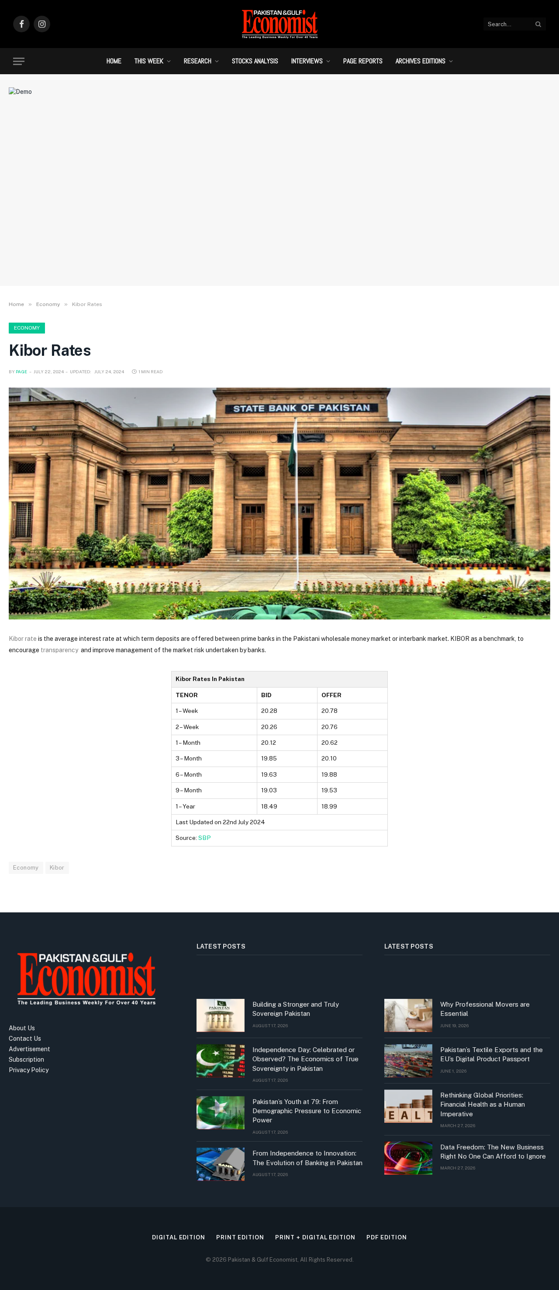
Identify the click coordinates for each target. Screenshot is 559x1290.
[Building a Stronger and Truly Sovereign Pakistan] (221, 1015)
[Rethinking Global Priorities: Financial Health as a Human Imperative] (408, 1106)
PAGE (22, 371)
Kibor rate (23, 638)
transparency (61, 650)
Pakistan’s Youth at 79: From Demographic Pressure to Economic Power (306, 1111)
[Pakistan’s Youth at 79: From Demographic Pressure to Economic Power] (221, 1112)
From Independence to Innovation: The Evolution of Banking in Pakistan (307, 1157)
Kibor (57, 867)
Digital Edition (178, 1237)
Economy (27, 328)
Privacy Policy (28, 1069)
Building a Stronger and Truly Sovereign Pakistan (295, 1009)
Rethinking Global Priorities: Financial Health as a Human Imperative (482, 1104)
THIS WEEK (149, 60)
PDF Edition (386, 1237)
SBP (204, 837)
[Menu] (18, 61)
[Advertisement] (279, 207)
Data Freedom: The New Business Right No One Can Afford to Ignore (493, 1151)
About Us (22, 1028)
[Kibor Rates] (279, 503)
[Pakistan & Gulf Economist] (279, 24)
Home (114, 60)
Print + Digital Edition (315, 1237)
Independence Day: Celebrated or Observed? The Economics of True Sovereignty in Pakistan (305, 1059)
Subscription (26, 1059)
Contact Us (25, 1038)
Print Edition (240, 1237)
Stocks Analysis (255, 60)
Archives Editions (420, 60)
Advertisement (29, 1049)
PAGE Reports (363, 60)
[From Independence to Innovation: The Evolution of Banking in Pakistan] (221, 1164)
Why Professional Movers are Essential (485, 1009)
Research (197, 60)
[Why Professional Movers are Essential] (408, 1015)
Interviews (307, 60)
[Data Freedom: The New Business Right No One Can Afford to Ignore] (408, 1158)
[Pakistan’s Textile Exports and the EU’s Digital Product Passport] (408, 1060)
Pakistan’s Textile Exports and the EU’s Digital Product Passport (491, 1054)
